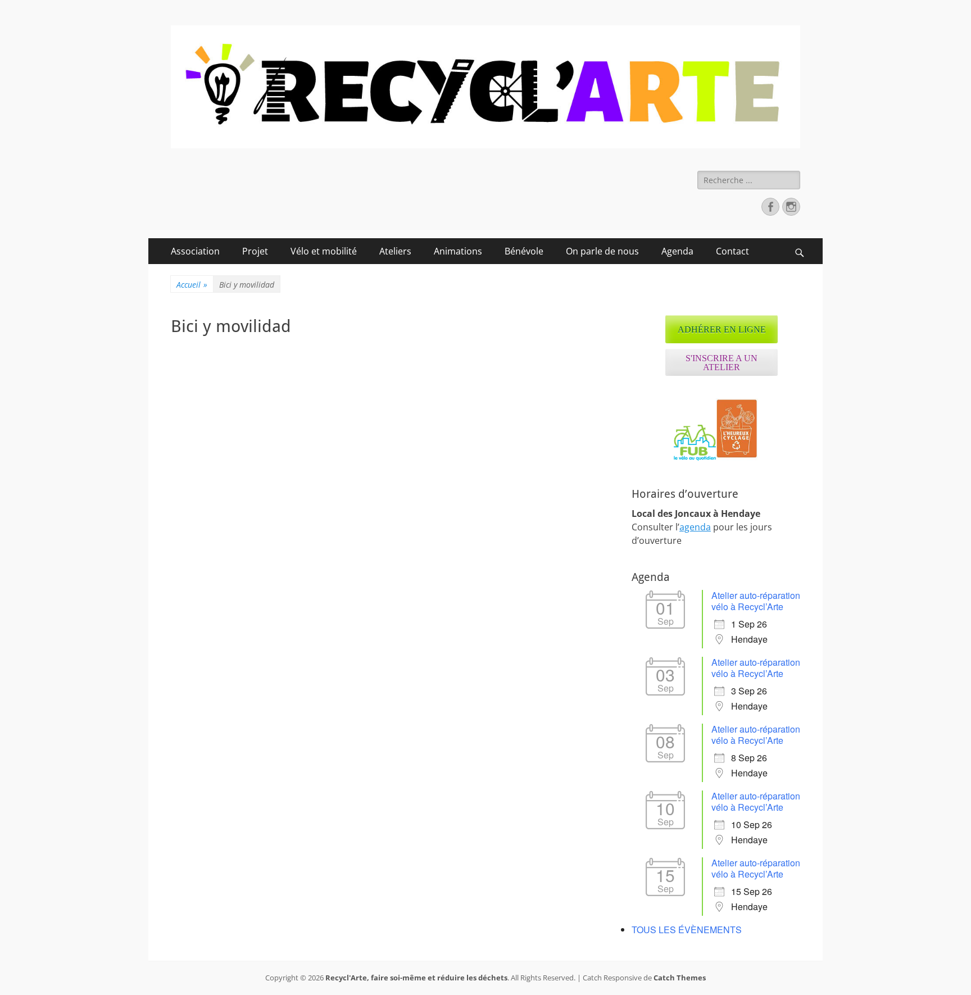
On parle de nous (602, 251)
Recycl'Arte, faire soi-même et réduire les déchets (416, 978)
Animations (458, 251)
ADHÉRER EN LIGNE (722, 329)
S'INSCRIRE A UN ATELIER (721, 362)
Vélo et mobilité (324, 251)
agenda (695, 527)
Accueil (191, 284)
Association (195, 251)
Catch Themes (680, 978)
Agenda (677, 251)
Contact (732, 251)
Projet (255, 251)
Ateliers (395, 251)
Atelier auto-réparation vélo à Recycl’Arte (755, 601)
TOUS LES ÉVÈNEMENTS (687, 929)
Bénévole (524, 251)
